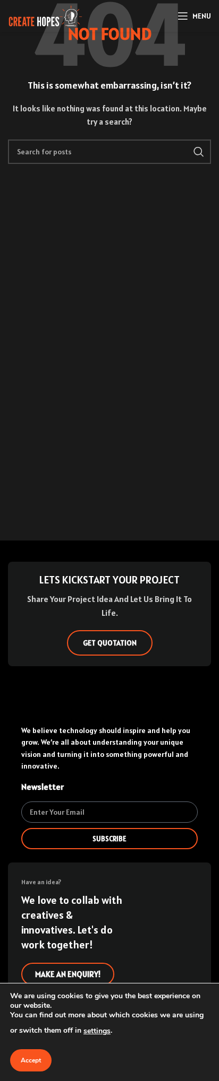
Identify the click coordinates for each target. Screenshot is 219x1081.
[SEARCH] (199, 152)
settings (97, 1031)
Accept (31, 1060)
